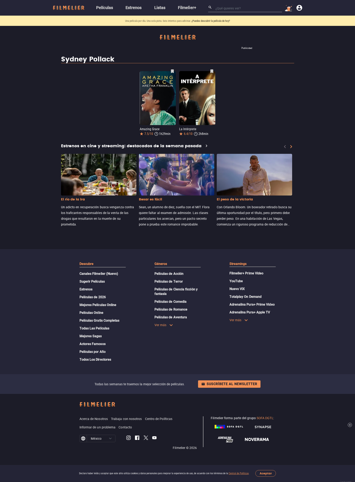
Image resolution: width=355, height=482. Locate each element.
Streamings (238, 264)
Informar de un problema (98, 427)
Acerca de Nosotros (94, 418)
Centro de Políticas (159, 418)
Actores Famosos (93, 344)
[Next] (291, 147)
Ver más (160, 325)
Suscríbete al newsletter (232, 384)
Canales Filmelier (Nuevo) (99, 274)
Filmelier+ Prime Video (246, 273)
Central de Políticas (239, 473)
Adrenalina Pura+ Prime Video (252, 304)
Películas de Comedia (170, 302)
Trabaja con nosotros (126, 418)
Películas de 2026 (93, 297)
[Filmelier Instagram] (128, 438)
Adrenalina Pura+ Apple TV (249, 312)
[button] (110, 438)
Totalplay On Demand (245, 297)
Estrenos (86, 289)
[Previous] (285, 147)
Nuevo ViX (237, 289)
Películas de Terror (168, 281)
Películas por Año (93, 352)
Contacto (125, 427)
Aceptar (266, 473)
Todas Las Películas (94, 328)
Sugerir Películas (92, 281)
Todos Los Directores (95, 359)
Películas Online (91, 313)
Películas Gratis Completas (100, 320)
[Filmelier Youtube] (154, 438)
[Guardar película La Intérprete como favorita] (211, 71)
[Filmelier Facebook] (137, 438)
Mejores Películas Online (98, 305)
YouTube (236, 281)
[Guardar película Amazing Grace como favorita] (172, 71)
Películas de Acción (169, 274)
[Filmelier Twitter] (146, 438)
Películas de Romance (171, 309)
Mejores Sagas (91, 336)
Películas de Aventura (170, 317)
